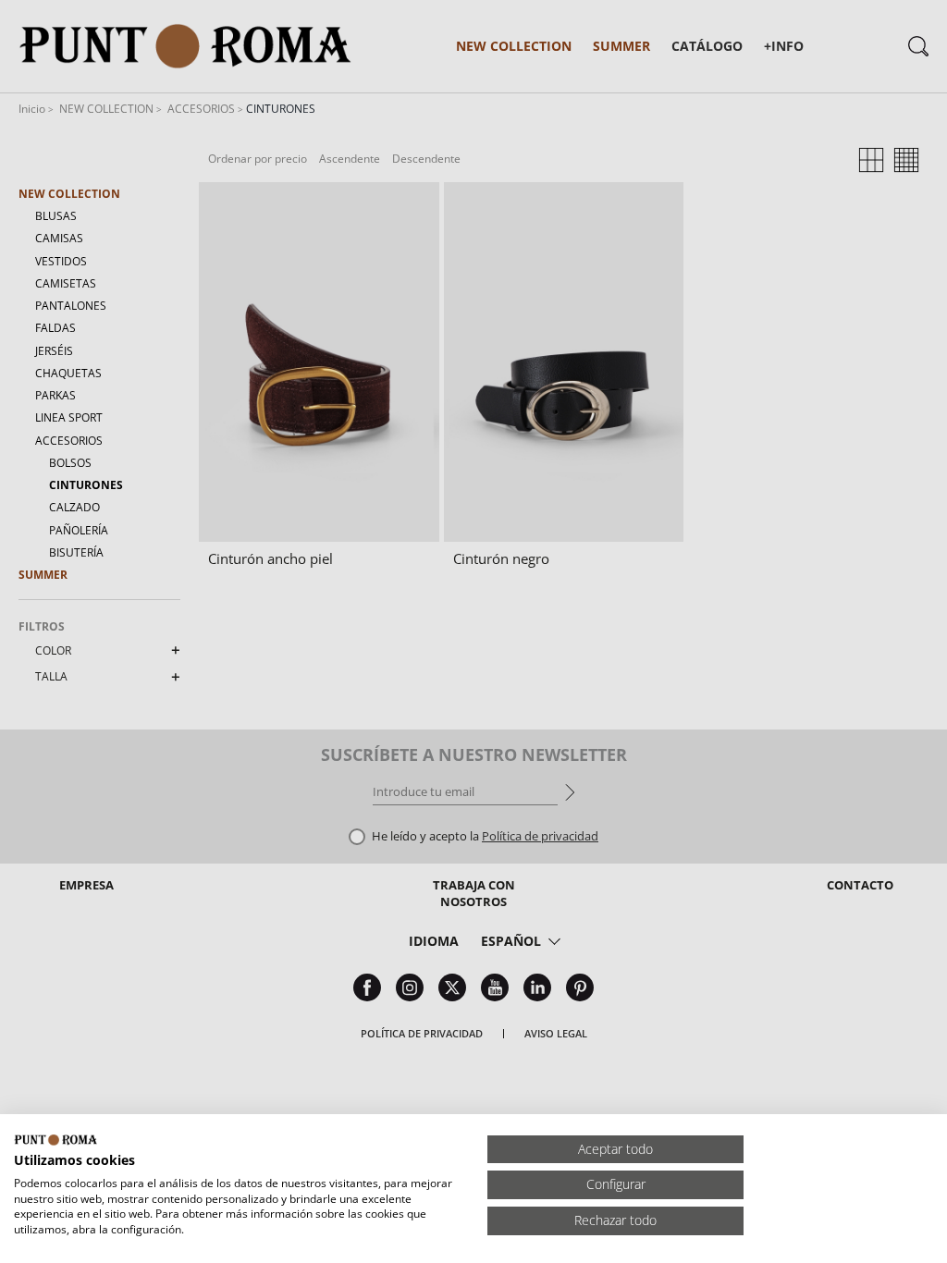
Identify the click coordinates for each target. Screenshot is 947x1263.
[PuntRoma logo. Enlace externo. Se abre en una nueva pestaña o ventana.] (55, 1140)
